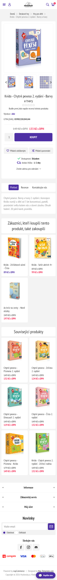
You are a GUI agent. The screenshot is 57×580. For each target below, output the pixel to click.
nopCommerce (18, 571)
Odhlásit (22, 532)
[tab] (14, 187)
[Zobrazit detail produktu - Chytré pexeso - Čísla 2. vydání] (42, 397)
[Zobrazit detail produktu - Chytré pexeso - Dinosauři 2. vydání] (14, 397)
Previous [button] (6, 82)
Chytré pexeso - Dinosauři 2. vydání (12, 415)
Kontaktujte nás (39, 187)
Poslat (51, 526)
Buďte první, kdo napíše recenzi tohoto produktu (28, 108)
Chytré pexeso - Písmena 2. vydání (12, 369)
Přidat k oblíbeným (18, 150)
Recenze (24, 187)
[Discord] (36, 547)
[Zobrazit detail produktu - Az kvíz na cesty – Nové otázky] (14, 291)
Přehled (13, 187)
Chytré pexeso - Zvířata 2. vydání (42, 369)
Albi (13, 113)
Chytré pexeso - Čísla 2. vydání (42, 415)
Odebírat (10, 532)
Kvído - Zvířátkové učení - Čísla (14, 266)
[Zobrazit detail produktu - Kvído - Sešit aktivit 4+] (42, 248)
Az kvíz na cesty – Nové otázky (14, 309)
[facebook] (20, 547)
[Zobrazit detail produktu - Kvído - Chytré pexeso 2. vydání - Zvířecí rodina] (42, 443)
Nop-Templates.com (46, 571)
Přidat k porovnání (42, 150)
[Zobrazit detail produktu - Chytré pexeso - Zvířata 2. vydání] (42, 351)
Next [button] (51, 82)
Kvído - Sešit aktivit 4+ (42, 264)
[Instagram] (28, 547)
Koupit (33, 137)
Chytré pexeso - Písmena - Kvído (11, 462)
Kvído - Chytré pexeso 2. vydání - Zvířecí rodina (42, 462)
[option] (11, 82)
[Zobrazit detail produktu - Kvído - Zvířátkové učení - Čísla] (14, 248)
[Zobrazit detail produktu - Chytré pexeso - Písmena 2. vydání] (14, 351)
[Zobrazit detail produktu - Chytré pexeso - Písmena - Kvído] (14, 443)
